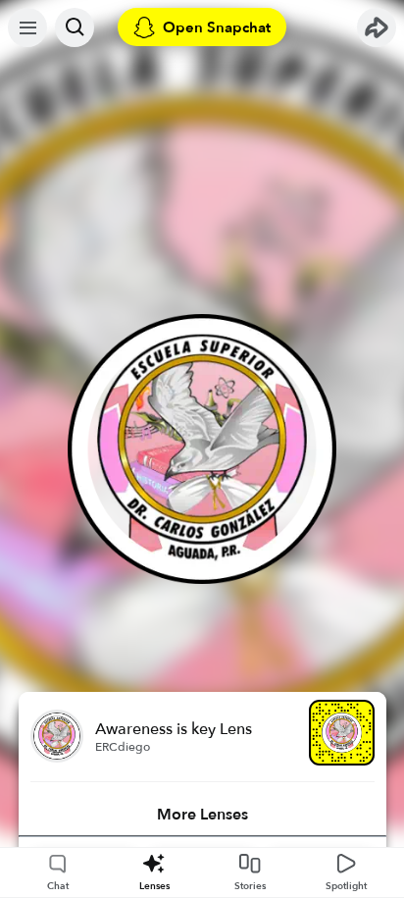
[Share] (376, 27)
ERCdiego (122, 747)
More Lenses (202, 814)
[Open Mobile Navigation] (27, 27)
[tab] (202, 814)
